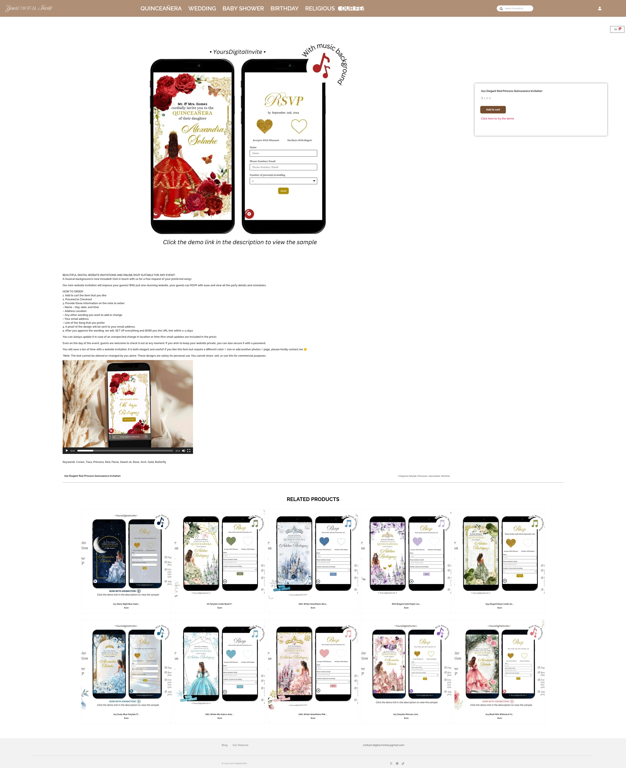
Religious (320, 8)
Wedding (202, 8)
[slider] (125, 450)
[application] (128, 407)
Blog (225, 745)
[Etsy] (391, 763)
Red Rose (445, 476)
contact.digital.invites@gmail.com (383, 745)
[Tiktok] (403, 763)
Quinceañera (161, 8)
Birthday (284, 8)
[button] (600, 8)
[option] (239, 148)
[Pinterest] (397, 763)
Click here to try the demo (497, 118)
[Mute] (183, 450)
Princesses (422, 476)
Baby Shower (243, 8)
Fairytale (413, 476)
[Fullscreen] (188, 450)
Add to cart (493, 109)
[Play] (66, 450)
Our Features (362, 8)
